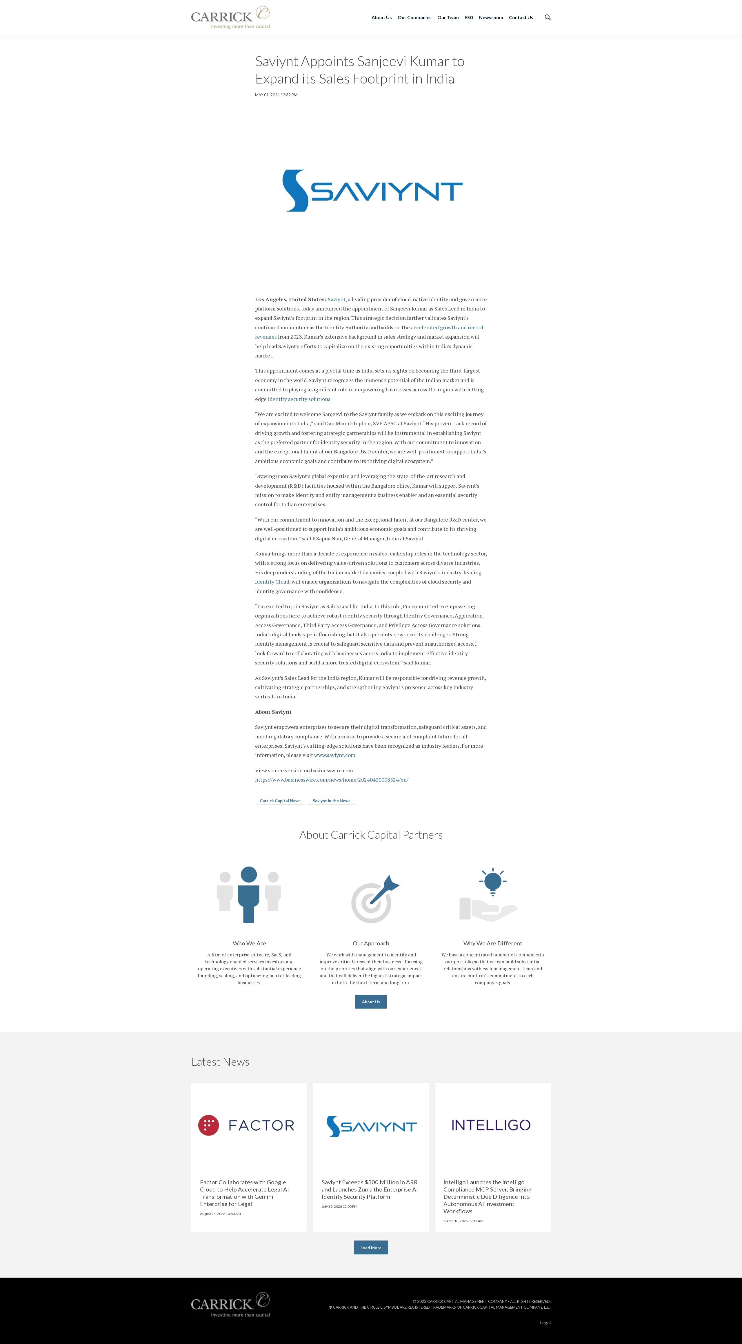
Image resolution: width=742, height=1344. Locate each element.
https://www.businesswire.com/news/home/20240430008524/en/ (331, 779)
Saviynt (336, 299)
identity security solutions (299, 398)
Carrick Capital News (280, 800)
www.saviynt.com (334, 754)
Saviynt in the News (331, 800)
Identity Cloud (272, 581)
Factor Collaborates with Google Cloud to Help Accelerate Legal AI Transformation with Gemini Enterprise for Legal (244, 1192)
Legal (545, 1322)
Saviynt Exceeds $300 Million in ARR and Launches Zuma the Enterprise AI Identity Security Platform (370, 1189)
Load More (371, 1247)
